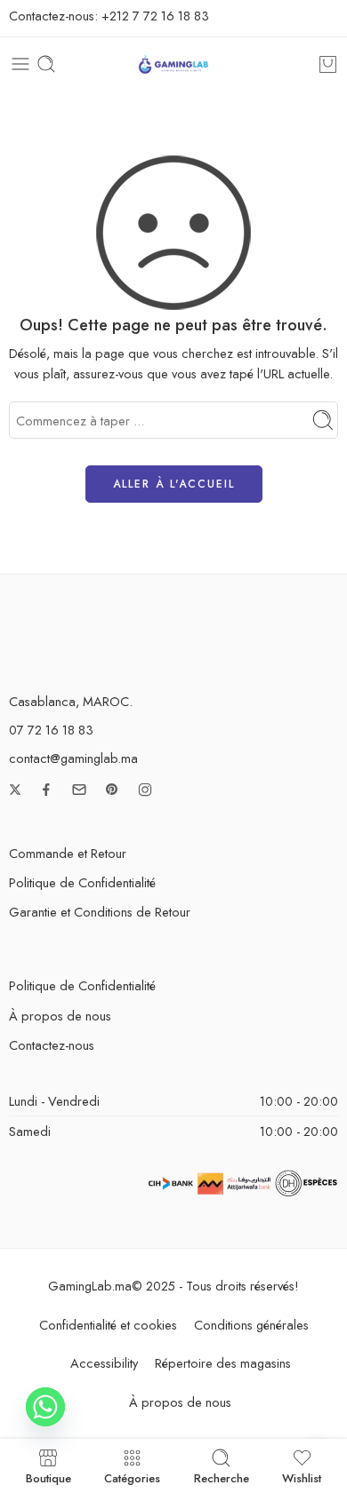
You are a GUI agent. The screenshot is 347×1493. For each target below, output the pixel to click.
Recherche (221, 1477)
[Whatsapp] (45, 1406)
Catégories (132, 1477)
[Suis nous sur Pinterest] (112, 789)
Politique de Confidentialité (82, 882)
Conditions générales (251, 1324)
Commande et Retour (67, 853)
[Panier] (328, 64)
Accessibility (104, 1363)
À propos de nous (60, 1015)
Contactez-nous (51, 1045)
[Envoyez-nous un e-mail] (79, 790)
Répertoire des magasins (223, 1363)
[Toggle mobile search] (46, 64)
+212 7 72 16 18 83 (155, 15)
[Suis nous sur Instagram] (145, 790)
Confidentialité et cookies (108, 1324)
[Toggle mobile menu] (20, 64)
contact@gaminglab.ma (73, 758)
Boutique (48, 1477)
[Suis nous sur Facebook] (46, 789)
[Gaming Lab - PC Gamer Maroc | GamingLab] (173, 64)
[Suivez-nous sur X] (15, 789)
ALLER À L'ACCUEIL (174, 484)
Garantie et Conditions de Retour (99, 911)
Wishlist (301, 1477)
